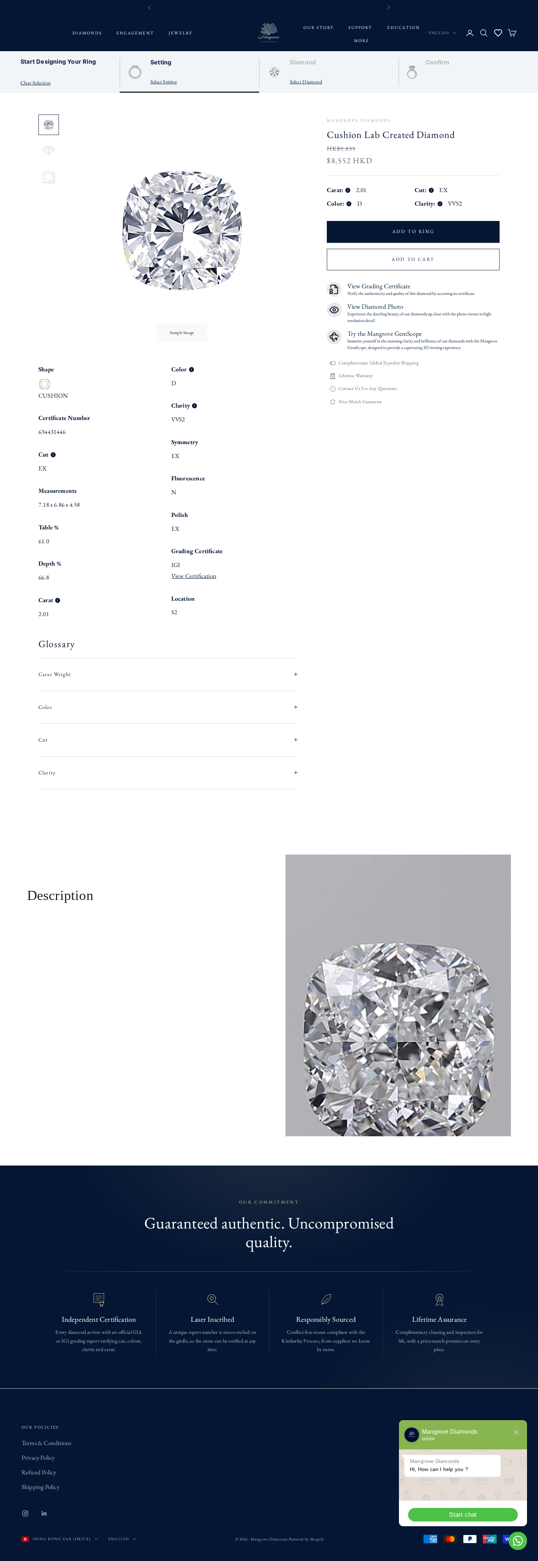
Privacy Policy (38, 1457)
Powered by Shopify (306, 1539)
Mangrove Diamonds (359, 120)
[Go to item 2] (48, 151)
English (439, 32)
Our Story (318, 27)
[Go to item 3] (48, 177)
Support (360, 27)
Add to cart (413, 259)
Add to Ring (413, 231)
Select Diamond (306, 81)
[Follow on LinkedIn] (44, 1513)
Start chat (463, 1514)
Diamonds (87, 32)
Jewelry (181, 32)
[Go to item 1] (48, 125)
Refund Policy (39, 1472)
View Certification (193, 576)
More (362, 40)
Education (403, 27)
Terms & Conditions (46, 1443)
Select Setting (163, 81)
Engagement (135, 32)
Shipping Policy (40, 1487)
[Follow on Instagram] (25, 1513)
